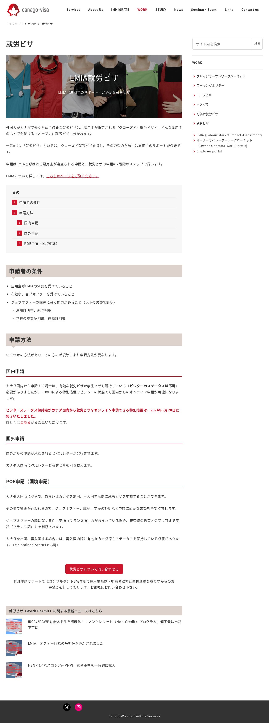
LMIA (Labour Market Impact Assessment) (229, 135)
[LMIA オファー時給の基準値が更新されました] (14, 648)
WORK (197, 62)
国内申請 (31, 222)
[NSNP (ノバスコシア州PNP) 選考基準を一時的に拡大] (14, 670)
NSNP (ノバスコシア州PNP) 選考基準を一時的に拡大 (72, 665)
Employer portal (209, 151)
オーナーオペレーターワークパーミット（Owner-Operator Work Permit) (224, 143)
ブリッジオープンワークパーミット (221, 76)
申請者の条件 (29, 202)
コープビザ (204, 95)
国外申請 (31, 233)
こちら (25, 422)
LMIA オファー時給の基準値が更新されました (65, 643)
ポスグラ (202, 104)
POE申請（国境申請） (41, 243)
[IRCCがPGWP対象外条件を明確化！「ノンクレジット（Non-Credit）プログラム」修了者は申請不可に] (14, 626)
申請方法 (26, 212)
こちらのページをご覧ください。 (72, 175)
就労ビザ (202, 123)
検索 (257, 44)
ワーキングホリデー (210, 86)
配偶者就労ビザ (207, 114)
